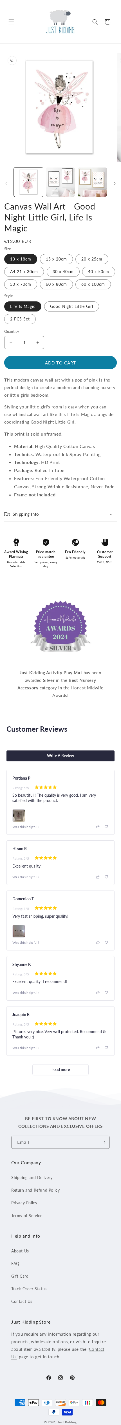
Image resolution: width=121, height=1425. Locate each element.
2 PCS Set (20, 319)
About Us (20, 1251)
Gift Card (19, 1276)
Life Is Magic (22, 306)
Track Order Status (29, 1288)
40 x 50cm (98, 271)
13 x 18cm (20, 259)
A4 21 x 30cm (24, 271)
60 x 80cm (56, 284)
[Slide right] (115, 183)
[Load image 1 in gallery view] (28, 182)
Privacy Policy (24, 1202)
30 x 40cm (63, 271)
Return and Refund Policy (35, 1190)
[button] (11, 22)
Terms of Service (26, 1215)
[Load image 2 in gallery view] (60, 182)
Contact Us (21, 1301)
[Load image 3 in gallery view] (92, 182)
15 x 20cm (56, 259)
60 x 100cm (93, 284)
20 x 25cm (91, 259)
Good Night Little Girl (71, 306)
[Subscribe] (103, 1142)
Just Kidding (67, 1422)
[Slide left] (6, 183)
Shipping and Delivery (32, 1177)
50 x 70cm (20, 284)
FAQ (15, 1263)
